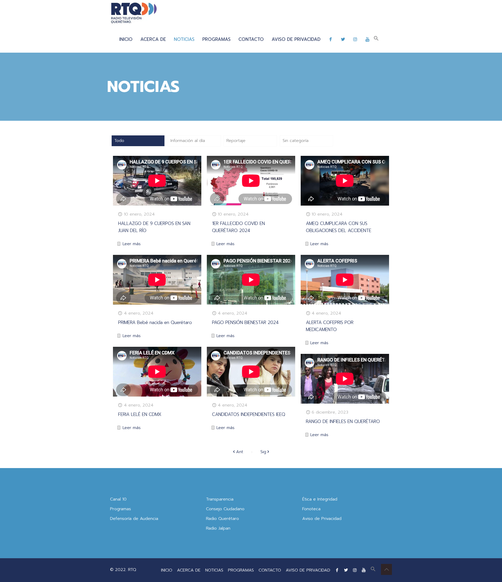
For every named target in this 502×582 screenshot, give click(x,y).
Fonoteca (311, 509)
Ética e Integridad (319, 499)
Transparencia (219, 499)
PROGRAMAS (241, 570)
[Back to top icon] (386, 569)
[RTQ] (133, 13)
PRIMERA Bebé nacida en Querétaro (155, 322)
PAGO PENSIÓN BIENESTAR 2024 (245, 322)
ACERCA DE (189, 570)
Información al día (187, 141)
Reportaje (236, 141)
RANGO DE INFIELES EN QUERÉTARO (343, 421)
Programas (120, 509)
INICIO (166, 570)
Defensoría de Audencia (134, 518)
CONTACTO (270, 570)
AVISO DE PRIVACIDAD (308, 570)
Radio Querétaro (222, 518)
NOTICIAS (214, 570)
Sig (263, 452)
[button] (376, 39)
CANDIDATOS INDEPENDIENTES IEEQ (248, 414)
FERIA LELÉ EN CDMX (139, 414)
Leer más (132, 244)
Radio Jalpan (218, 528)
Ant (239, 452)
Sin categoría (296, 141)
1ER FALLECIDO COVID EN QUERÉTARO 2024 (238, 227)
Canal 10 (118, 499)
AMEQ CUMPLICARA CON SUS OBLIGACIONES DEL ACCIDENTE (338, 227)
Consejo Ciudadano (225, 509)
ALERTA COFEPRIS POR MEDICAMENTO (329, 326)
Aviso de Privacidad (321, 518)
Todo (119, 141)
